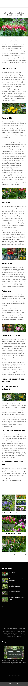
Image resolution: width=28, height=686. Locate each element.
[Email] (17, 39)
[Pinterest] (14, 39)
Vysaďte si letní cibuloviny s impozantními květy (14, 554)
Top (14, 679)
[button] (2, 4)
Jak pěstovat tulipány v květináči (14, 533)
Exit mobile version (14, 684)
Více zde (14, 663)
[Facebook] (10, 39)
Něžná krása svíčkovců (14, 591)
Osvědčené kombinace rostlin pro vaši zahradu (14, 512)
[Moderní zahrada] (10, 4)
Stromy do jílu (12, 572)
